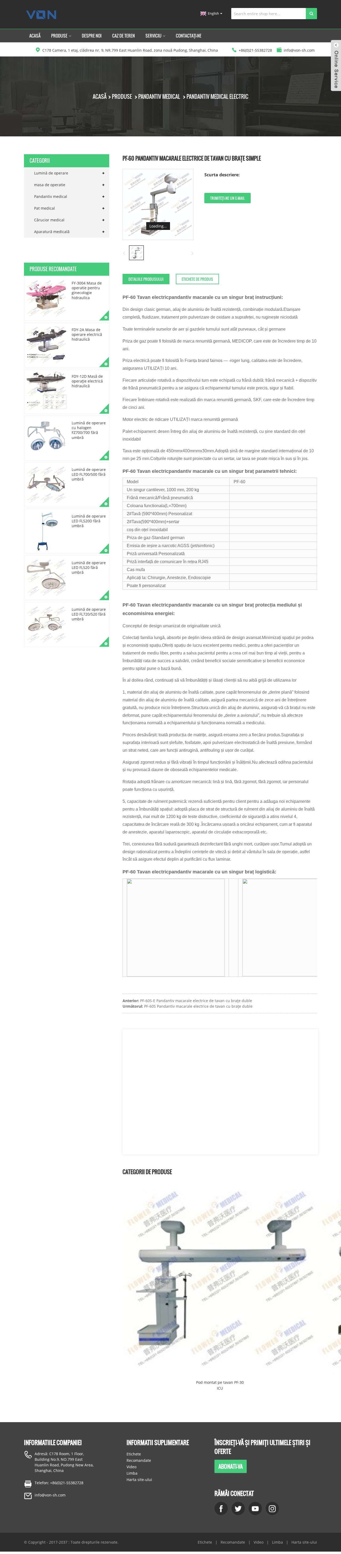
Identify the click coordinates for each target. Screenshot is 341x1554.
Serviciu (153, 35)
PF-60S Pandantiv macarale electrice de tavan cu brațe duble (198, 1006)
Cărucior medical (49, 219)
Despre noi (92, 35)
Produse (59, 35)
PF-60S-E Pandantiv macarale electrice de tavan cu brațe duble (196, 1000)
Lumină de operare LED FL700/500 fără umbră (89, 474)
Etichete (134, 1454)
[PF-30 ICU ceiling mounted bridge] (220, 1278)
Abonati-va (230, 1466)
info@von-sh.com (50, 1495)
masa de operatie (49, 184)
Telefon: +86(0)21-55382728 (59, 1482)
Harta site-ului (139, 1479)
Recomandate (139, 1460)
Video (131, 1466)
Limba (132, 1473)
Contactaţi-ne (188, 35)
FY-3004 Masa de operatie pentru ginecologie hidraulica (87, 290)
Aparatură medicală (52, 231)
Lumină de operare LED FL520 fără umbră (89, 567)
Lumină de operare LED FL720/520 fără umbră (89, 614)
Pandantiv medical (159, 96)
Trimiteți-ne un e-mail (227, 198)
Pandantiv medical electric (217, 96)
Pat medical (44, 208)
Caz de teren (123, 35)
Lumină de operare (51, 173)
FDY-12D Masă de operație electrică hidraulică (87, 381)
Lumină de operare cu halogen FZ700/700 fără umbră (89, 430)
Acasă (34, 35)
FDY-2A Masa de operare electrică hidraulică (87, 334)
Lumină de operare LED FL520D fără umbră (89, 521)
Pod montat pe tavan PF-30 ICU (220, 1385)
